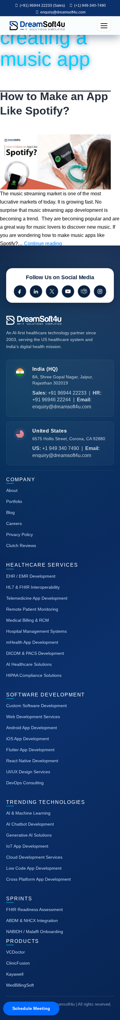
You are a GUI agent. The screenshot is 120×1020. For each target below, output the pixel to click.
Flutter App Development (30, 749)
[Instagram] (100, 291)
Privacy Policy (19, 534)
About (12, 490)
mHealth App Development (32, 642)
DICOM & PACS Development (35, 653)
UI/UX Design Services (28, 771)
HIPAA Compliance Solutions (34, 675)
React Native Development (32, 760)
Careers (14, 523)
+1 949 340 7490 (60, 448)
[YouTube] (68, 291)
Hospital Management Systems (36, 631)
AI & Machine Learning (28, 813)
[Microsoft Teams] (84, 291)
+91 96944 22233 (67, 393)
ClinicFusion (18, 963)
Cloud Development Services (34, 857)
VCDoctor (15, 952)
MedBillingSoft (20, 985)
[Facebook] (20, 291)
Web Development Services (33, 716)
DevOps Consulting (25, 782)
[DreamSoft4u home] (52, 320)
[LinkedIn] (36, 291)
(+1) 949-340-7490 (89, 5)
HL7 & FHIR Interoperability (33, 587)
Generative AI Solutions (29, 835)
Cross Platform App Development (38, 879)
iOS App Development (27, 738)
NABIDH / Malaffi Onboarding (34, 931)
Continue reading (43, 243)
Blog (10, 512)
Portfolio (14, 501)
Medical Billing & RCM (27, 620)
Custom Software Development (36, 705)
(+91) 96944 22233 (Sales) (42, 5)
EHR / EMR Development (30, 576)
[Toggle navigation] (104, 26)
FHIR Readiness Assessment (34, 909)
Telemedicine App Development (36, 598)
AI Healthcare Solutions (29, 664)
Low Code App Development (34, 868)
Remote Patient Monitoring (32, 609)
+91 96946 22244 (51, 399)
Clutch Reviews (21, 545)
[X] (52, 291)
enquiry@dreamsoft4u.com (63, 12)
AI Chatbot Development (30, 824)
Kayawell (14, 974)
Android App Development (31, 727)
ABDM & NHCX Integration (32, 920)
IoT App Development (27, 846)
